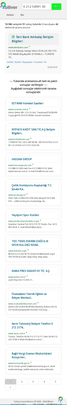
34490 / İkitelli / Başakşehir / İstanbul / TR (26, 62)
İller (22, 14)
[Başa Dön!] (60, 399)
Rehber (10, 14)
